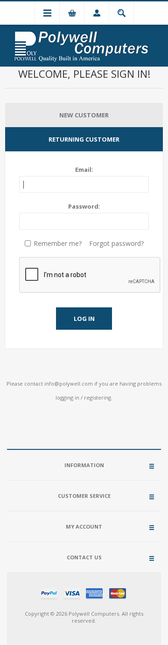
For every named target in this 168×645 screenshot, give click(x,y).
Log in (84, 318)
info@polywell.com (68, 383)
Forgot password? (116, 243)
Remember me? (58, 243)
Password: (84, 206)
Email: (84, 169)
